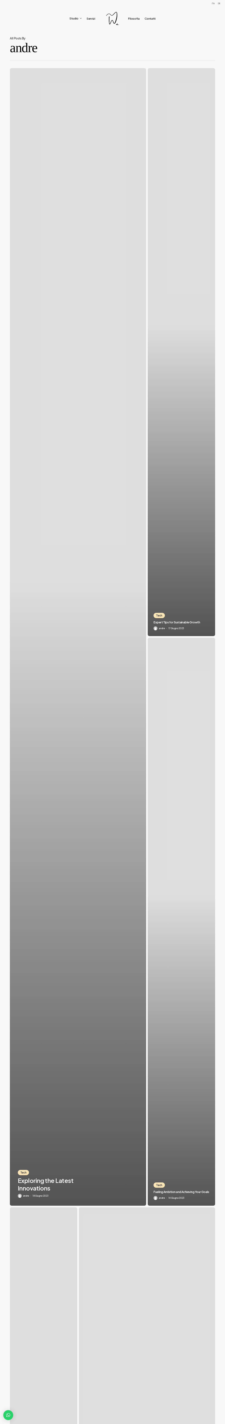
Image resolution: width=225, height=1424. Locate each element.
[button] (8, 1415)
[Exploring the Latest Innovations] (78, 637)
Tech (23, 1172)
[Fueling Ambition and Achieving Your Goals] (181, 922)
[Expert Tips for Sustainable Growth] (181, 352)
